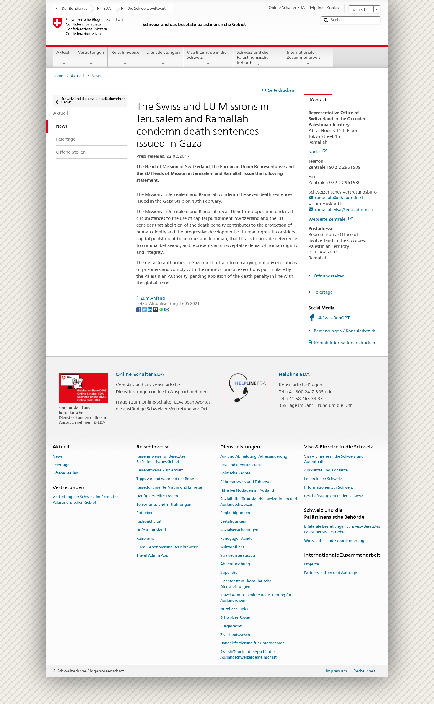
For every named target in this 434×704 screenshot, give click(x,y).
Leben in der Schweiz (323, 479)
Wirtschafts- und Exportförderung (334, 540)
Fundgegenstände (236, 538)
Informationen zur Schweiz (328, 487)
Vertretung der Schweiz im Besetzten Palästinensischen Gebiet (86, 500)
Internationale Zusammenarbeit (303, 55)
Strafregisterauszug (237, 555)
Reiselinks (145, 538)
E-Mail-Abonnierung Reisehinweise (167, 547)
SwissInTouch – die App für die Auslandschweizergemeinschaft (248, 654)
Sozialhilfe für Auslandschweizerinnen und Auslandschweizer (258, 502)
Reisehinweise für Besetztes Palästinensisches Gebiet (160, 459)
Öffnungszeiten (329, 276)
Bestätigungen (233, 521)
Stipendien (230, 572)
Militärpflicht (232, 547)
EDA (107, 8)
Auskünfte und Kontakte (326, 470)
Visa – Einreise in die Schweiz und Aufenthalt (334, 459)
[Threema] (156, 309)
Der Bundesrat (74, 8)
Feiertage (323, 292)
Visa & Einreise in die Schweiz (207, 55)
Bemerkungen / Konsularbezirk (344, 331)
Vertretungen (91, 52)
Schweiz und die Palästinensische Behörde (253, 57)
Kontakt (315, 100)
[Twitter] (145, 309)
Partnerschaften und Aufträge (330, 572)
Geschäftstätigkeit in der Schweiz (333, 496)
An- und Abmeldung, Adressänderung (253, 456)
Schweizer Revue (235, 617)
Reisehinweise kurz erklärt (159, 470)
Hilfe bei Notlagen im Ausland (247, 490)
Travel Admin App (152, 555)
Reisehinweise (125, 52)
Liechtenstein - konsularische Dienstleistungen (245, 584)
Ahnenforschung (235, 564)
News (57, 456)
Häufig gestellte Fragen (157, 496)
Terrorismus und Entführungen (163, 504)
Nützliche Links (234, 609)
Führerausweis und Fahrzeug (246, 481)
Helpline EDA (294, 374)
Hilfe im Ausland (151, 530)
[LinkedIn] (150, 309)
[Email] (166, 309)
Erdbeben (145, 513)
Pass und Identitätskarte (241, 465)
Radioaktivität (148, 521)
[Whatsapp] (161, 309)
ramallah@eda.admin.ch (340, 198)
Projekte (311, 564)
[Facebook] (139, 309)
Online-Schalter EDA (140, 374)
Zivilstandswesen (235, 635)
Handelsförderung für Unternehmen (252, 643)
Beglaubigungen (235, 513)
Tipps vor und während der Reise (165, 479)
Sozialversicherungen (239, 530)
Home (58, 76)
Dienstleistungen (163, 52)
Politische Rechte (235, 473)
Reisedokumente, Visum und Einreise (169, 487)
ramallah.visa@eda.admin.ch (344, 209)
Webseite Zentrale (328, 219)
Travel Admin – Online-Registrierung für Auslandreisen (255, 598)
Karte (315, 152)
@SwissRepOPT (334, 318)
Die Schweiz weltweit (146, 8)
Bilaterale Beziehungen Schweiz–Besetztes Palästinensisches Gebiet (342, 529)
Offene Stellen (65, 473)
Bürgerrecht (231, 626)
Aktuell (63, 52)
